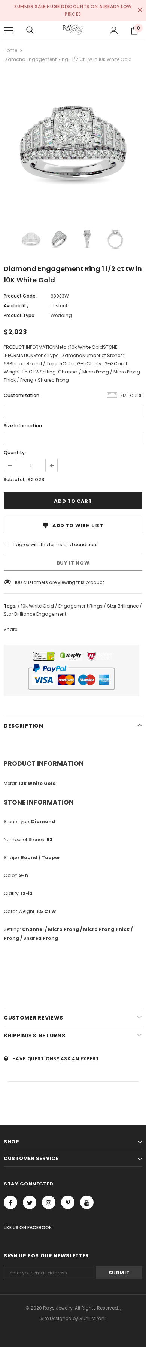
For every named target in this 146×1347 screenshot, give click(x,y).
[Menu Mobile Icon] (8, 30)
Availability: (17, 305)
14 (17, 582)
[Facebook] (10, 1202)
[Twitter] (29, 1202)
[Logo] (73, 30)
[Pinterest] (67, 1202)
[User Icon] (114, 30)
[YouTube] (87, 1202)
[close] (139, 10)
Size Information (23, 425)
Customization (21, 395)
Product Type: (20, 315)
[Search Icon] (30, 30)
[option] (73, 143)
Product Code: (20, 296)
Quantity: (15, 452)
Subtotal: (14, 479)
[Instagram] (48, 1202)
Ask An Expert (80, 1058)
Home (10, 50)
